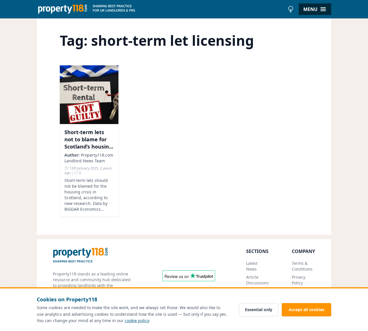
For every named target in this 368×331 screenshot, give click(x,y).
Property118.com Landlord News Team (88, 157)
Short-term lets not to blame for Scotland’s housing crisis (88, 143)
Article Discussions (257, 280)
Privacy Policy (298, 280)
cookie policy (137, 320)
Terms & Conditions (302, 266)
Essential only (258, 309)
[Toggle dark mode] (290, 9)
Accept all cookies (306, 309)
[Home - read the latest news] (161, 9)
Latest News (252, 266)
